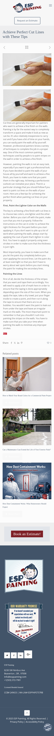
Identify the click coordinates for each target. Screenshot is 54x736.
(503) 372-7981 (14, 680)
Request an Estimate (27, 20)
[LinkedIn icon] (30, 726)
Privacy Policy (16, 721)
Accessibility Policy (35, 721)
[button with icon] (7, 655)
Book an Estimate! (27, 534)
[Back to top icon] (27, 713)
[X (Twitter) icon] (27, 726)
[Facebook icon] (24, 726)
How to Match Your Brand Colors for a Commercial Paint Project (27, 396)
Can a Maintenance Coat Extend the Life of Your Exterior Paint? (27, 450)
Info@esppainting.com (15, 676)
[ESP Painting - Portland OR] (27, 7)
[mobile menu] (50, 5)
